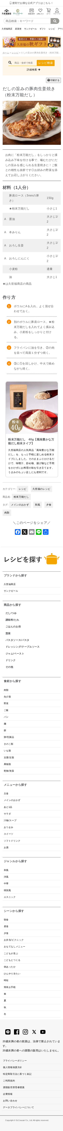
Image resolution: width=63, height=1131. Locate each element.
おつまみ (8, 827)
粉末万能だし (21, 496)
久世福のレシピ (41, 488)
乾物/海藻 (9, 771)
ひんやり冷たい (12, 973)
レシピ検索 (45, 62)
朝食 (6, 919)
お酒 (6, 847)
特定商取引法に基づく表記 (17, 1074)
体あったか (10, 966)
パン (6, 717)
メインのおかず (20, 504)
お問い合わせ (10, 1100)
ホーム (6, 52)
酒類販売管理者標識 (13, 1087)
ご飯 (6, 710)
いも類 (7, 750)
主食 (6, 793)
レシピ (52, 29)
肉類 (6, 512)
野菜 (6, 703)
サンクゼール (30, 29)
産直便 (18, 29)
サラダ (7, 813)
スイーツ (8, 834)
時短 (6, 980)
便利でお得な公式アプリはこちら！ (32, 3)
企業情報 (8, 1094)
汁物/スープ (10, 820)
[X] (24, 533)
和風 (37, 504)
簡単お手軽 (10, 987)
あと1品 (8, 807)
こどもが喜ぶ (11, 953)
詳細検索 (32, 69)
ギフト (43, 29)
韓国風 (7, 890)
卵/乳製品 (9, 737)
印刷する (54, 80)
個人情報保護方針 (12, 1067)
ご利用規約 (9, 1080)
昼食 (6, 926)
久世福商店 (7, 29)
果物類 (7, 764)
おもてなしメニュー (14, 946)
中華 (6, 883)
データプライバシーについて (18, 1107)
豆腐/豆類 (9, 757)
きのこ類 (8, 744)
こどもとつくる (12, 960)
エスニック (10, 897)
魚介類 (7, 696)
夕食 (48, 504)
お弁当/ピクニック (14, 940)
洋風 (6, 876)
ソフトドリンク (12, 840)
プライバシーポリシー (15, 1060)
